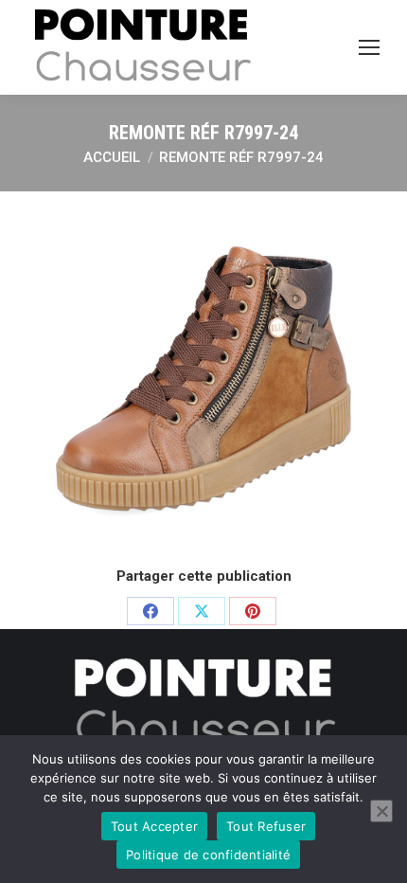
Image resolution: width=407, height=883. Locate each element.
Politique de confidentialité (208, 854)
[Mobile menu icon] (369, 47)
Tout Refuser (266, 826)
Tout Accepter (154, 826)
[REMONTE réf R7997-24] (203, 376)
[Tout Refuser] (381, 811)
